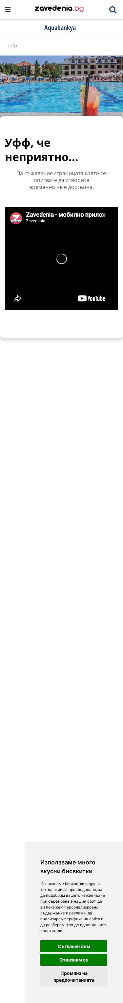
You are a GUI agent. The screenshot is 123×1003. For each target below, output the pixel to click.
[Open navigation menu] (7, 9)
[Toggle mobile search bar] (113, 9)
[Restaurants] (59, 9)
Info (12, 45)
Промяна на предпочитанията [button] (73, 976)
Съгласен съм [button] (74, 946)
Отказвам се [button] (73, 959)
